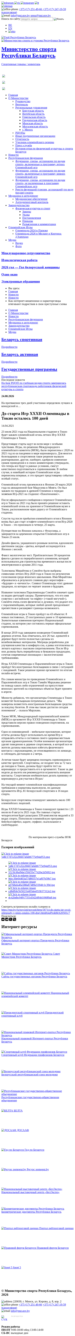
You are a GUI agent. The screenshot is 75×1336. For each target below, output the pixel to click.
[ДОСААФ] (9, 1130)
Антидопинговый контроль (31, 202)
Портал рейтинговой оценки (56, 1228)
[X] (10, 919)
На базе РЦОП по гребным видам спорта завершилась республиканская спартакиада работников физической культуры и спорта (33, 386)
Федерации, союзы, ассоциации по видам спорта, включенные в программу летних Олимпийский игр (40, 164)
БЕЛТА (18, 1110)
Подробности (9, 346)
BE (10, 25)
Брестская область (33, 110)
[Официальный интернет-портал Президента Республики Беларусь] (37, 937)
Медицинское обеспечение (31, 198)
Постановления (31, 217)
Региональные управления (31, 107)
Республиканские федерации (25, 158)
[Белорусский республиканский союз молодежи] (31, 1071)
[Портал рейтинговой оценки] (20, 1228)
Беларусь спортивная (21, 339)
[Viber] (14, 919)
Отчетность (22, 139)
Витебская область (33, 113)
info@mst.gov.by (20, 15)
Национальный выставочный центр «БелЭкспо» (30, 1192)
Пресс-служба (23, 145)
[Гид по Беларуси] (13, 1149)
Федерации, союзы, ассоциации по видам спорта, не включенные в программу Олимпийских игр (40, 183)
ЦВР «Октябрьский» (23, 1319)
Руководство (22, 101)
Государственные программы (29, 369)
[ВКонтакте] (3, 919)
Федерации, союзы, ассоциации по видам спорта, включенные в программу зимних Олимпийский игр (40, 173)
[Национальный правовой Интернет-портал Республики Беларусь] (37, 1035)
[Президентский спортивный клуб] (23, 1012)
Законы (26, 211)
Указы (26, 214)
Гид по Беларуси (34, 1149)
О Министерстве (18, 98)
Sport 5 (17, 1267)
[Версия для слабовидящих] (11, 31)
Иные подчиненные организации (35, 135)
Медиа (12, 239)
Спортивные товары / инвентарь (20, 64)
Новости (13, 154)
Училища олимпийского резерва (34, 142)
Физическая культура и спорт (32, 208)
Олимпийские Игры (20, 227)
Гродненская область (34, 120)
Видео (19, 243)
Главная (13, 94)
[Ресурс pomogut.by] (14, 1169)
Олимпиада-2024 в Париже (31, 230)
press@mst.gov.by (41, 15)
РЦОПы (20, 132)
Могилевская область (35, 126)
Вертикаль (21, 104)
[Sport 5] (7, 1267)
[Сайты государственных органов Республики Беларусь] (35, 973)
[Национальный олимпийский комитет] (26, 992)
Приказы (27, 221)
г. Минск (27, 129)
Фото (18, 246)
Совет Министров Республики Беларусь (30, 955)
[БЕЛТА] (7, 1110)
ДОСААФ (23, 1130)
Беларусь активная (19, 354)
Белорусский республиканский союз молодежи (29, 1074)
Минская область (32, 123)
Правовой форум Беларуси (53, 1247)
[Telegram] (6, 919)
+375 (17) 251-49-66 (31, 9)
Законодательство (18, 205)
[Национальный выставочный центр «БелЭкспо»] (31, 1189)
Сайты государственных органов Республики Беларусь (34, 976)
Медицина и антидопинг (23, 195)
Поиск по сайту (10, 18)
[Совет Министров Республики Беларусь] (27, 953)
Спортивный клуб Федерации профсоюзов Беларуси (32, 1054)
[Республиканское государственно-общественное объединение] (37, 1094)
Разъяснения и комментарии (39, 224)
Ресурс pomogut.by (38, 1169)
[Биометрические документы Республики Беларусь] (32, 1208)
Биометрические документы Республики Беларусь (31, 1211)
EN (10, 28)
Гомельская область (34, 117)
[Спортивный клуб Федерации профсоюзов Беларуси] (34, 1051)
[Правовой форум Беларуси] (19, 1247)
